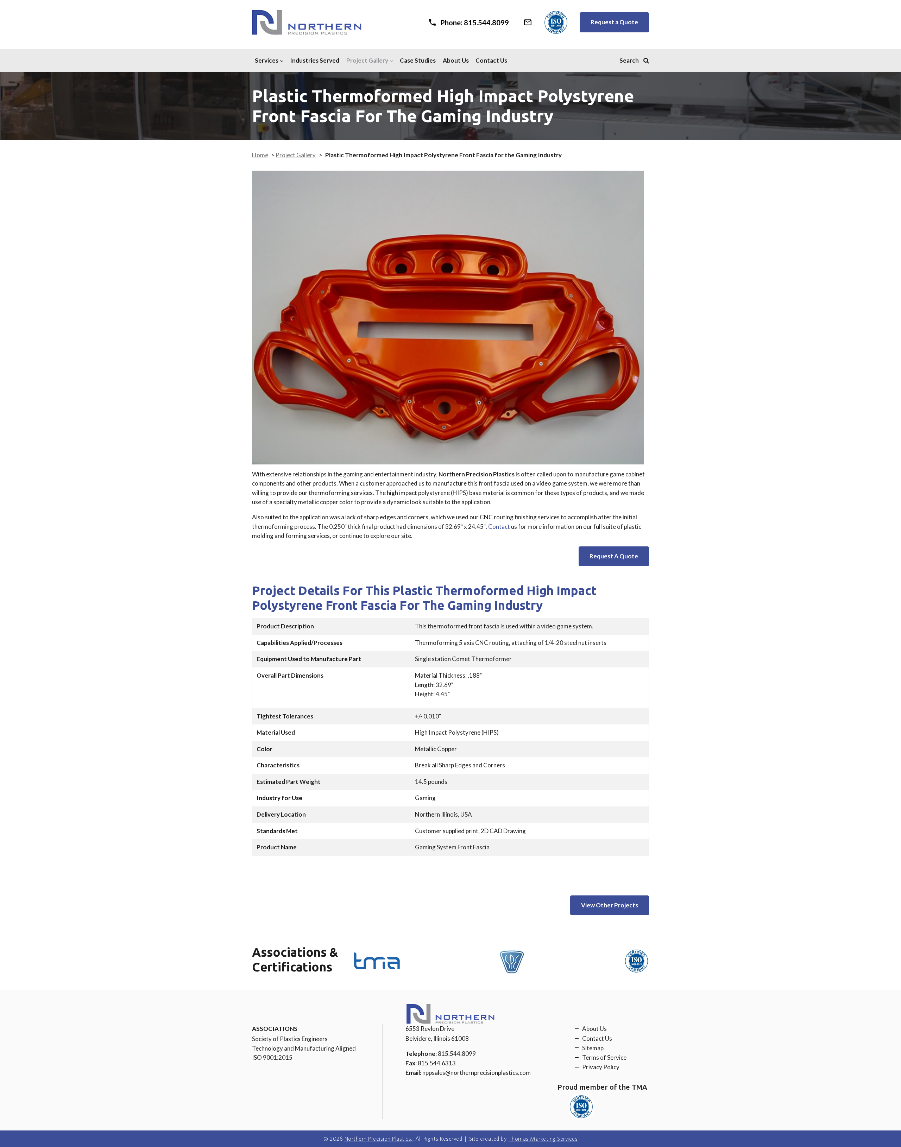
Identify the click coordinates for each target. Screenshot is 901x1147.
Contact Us (491, 60)
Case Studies (418, 60)
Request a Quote (614, 22)
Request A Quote (614, 556)
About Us (456, 60)
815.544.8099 (457, 1053)
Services (266, 60)
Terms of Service (604, 1057)
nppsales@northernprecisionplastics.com (476, 1072)
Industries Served (314, 60)
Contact (499, 526)
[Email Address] (527, 21)
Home (260, 155)
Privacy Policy (600, 1067)
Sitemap (593, 1048)
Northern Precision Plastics (378, 1138)
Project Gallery (367, 60)
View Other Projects (609, 905)
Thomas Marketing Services (543, 1138)
